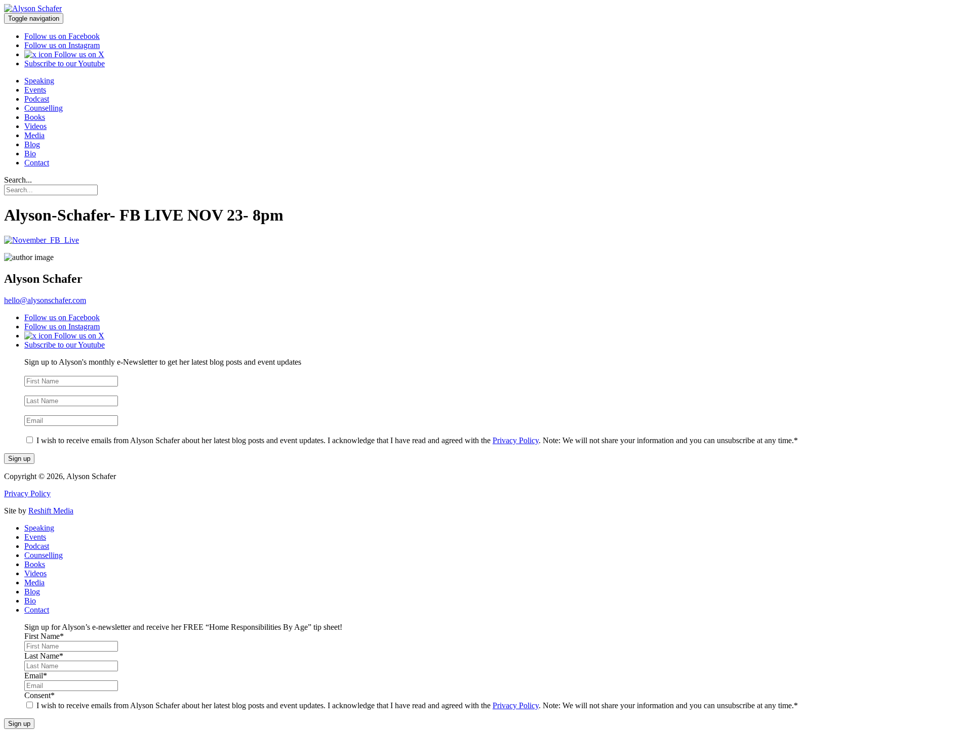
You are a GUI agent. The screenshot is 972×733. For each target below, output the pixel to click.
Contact (36, 162)
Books (34, 117)
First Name (44, 371)
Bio (30, 153)
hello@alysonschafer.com (45, 300)
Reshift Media (50, 510)
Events (35, 89)
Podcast (36, 99)
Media (34, 135)
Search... (18, 180)
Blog (32, 144)
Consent (39, 430)
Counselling (43, 108)
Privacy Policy (516, 440)
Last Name (43, 390)
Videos (35, 126)
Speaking (39, 80)
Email (35, 410)
